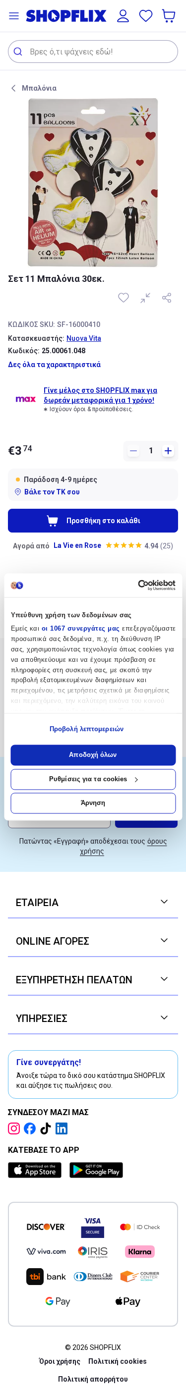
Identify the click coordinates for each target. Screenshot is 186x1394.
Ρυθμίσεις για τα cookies (88, 779)
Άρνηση (93, 803)
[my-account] (123, 15)
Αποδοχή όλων (93, 755)
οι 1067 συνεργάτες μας (80, 629)
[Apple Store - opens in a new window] (36, 1170)
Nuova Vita (83, 338)
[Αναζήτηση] (19, 51)
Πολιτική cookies (117, 1361)
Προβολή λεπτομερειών (87, 729)
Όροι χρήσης (59, 1361)
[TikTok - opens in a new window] (48, 1128)
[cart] (169, 15)
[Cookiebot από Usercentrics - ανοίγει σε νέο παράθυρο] (133, 585)
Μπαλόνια (39, 88)
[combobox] (93, 51)
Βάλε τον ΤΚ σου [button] (52, 492)
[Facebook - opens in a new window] (32, 1128)
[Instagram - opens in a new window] (16, 1128)
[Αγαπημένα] (145, 15)
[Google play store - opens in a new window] (96, 1170)
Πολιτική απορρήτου (93, 1379)
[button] (14, 16)
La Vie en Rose (77, 545)
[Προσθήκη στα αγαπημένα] (124, 298)
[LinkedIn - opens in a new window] (63, 1128)
